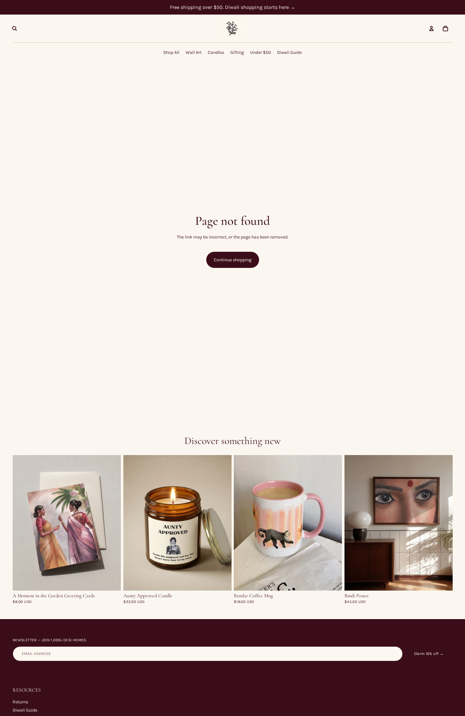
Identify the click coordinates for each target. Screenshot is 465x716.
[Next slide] (111, 523)
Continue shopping (232, 260)
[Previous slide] (22, 523)
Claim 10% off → (428, 653)
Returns (20, 702)
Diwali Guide (25, 710)
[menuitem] (171, 52)
